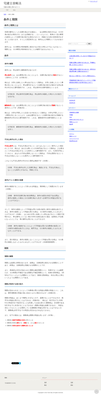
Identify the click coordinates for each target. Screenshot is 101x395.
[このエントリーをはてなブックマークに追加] (20, 363)
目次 (14, 10)
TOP (7, 10)
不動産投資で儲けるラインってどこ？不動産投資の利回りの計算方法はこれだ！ (82, 81)
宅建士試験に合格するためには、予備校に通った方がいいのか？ (82, 63)
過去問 (71, 124)
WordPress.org (73, 141)
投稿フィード (72, 136)
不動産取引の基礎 (74, 112)
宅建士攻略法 (12, 3)
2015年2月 (72, 100)
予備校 (71, 114)
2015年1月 (72, 102)
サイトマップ (93, 1)
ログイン (71, 134)
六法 (70, 117)
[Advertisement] (18, 348)
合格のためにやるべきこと (76, 119)
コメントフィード (74, 138)
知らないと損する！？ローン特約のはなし (82, 76)
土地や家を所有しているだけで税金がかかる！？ (82, 57)
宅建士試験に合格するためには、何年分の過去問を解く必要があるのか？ (82, 70)
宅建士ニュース (73, 122)
